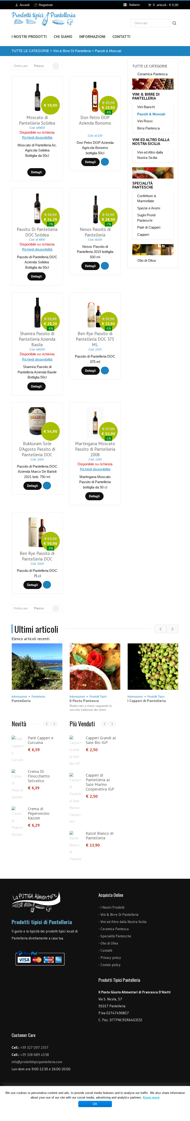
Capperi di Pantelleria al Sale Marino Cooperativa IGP (100, 782)
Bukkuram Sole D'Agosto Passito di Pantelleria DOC (37, 449)
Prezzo (39, 66)
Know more (151, 1097)
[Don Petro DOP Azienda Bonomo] (95, 96)
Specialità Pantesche (142, 185)
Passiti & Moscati (108, 51)
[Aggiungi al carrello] (105, 162)
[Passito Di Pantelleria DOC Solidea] (37, 208)
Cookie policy (110, 965)
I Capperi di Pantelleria (146, 700)
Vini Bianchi (146, 107)
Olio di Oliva (146, 260)
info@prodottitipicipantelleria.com (37, 1062)
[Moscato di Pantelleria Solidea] (37, 96)
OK (95, 1104)
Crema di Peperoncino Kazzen (38, 813)
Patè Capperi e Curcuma (40, 740)
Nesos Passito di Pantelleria (95, 232)
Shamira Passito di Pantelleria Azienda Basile (37, 339)
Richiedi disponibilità (37, 137)
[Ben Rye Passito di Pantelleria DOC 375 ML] (95, 312)
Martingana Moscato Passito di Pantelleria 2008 (95, 449)
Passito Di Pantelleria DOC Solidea (37, 232)
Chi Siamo (63, 36)
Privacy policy (111, 957)
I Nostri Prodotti (29, 36)
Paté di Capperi (148, 227)
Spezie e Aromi (148, 208)
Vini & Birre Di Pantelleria (72, 51)
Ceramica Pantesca (152, 74)
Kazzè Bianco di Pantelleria (99, 836)
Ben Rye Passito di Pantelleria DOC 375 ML (95, 339)
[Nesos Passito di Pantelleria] (95, 208)
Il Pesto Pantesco (84, 700)
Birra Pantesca (148, 128)
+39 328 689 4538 (34, 1054)
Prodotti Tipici (98, 696)
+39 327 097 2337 (34, 1047)
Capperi (143, 234)
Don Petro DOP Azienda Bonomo (95, 120)
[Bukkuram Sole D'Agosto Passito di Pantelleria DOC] (37, 422)
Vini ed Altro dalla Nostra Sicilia (150, 142)
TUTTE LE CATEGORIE (30, 51)
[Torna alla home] (44, 19)
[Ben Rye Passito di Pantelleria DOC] (37, 532)
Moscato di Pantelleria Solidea (37, 120)
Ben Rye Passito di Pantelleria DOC (37, 556)
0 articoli (165, 5)
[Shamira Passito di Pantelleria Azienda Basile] (37, 312)
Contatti (121, 36)
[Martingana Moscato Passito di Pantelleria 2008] (95, 422)
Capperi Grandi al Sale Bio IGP (101, 740)
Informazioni (92, 36)
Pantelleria (38, 696)
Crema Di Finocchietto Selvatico (39, 776)
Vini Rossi (144, 121)
